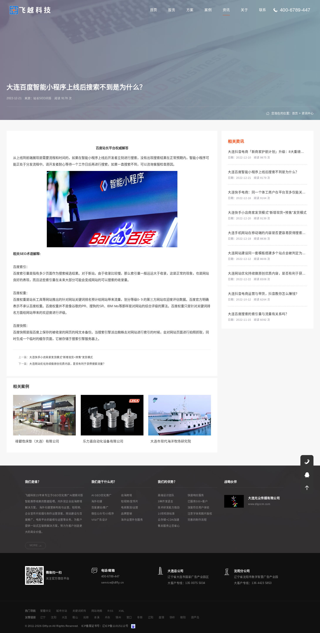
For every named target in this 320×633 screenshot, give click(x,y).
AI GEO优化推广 (101, 495)
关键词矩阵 (79, 611)
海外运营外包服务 (132, 519)
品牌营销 (126, 513)
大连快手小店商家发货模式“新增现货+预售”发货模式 (61, 357)
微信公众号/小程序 (102, 513)
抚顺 (86, 617)
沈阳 (53, 617)
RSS (110, 611)
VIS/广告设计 (99, 519)
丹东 (107, 617)
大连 (64, 617)
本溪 (96, 617)
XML (122, 611)
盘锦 (161, 617)
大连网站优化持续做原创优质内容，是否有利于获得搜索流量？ (67, 363)
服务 (171, 10)
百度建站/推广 (100, 507)
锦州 (118, 617)
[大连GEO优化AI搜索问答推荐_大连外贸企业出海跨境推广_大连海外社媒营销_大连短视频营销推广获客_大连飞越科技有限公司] (30, 9)
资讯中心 (307, 113)
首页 (153, 10)
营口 (129, 617)
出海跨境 (126, 495)
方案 (190, 10)
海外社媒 (96, 501)
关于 (244, 10)
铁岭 (172, 617)
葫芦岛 (195, 617)
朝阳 (183, 617)
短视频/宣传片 (129, 501)
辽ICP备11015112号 (115, 626)
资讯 (226, 10)
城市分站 (61, 611)
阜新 (140, 617)
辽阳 (150, 617)
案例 (208, 10)
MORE (34, 545)
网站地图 (96, 611)
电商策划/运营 (129, 507)
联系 (262, 10)
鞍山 (75, 617)
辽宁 (43, 617)
